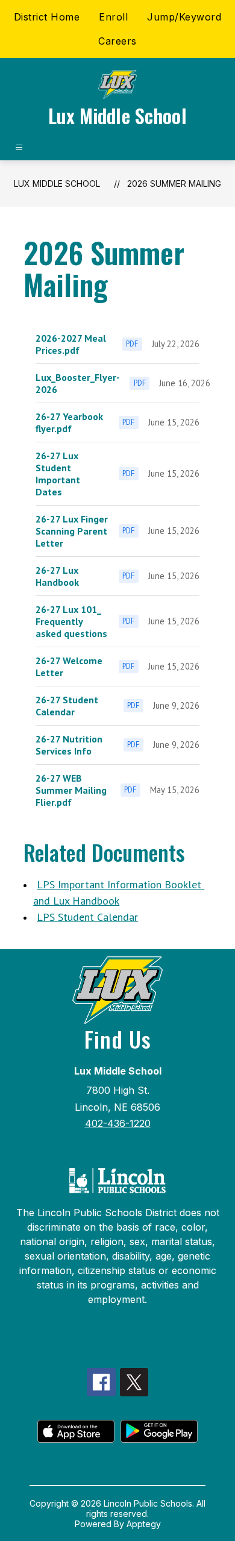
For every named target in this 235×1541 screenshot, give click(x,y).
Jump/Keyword (184, 17)
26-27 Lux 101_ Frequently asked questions (71, 621)
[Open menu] (19, 147)
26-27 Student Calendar (67, 706)
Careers (117, 41)
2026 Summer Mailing (174, 183)
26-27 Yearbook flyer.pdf (69, 422)
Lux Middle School (57, 183)
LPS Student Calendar (87, 917)
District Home (47, 17)
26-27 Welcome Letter (69, 666)
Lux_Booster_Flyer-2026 (78, 383)
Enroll (113, 17)
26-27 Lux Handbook (57, 576)
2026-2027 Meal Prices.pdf (71, 344)
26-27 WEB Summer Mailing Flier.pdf (71, 790)
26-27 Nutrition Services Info (69, 745)
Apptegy (144, 1524)
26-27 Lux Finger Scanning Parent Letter (72, 531)
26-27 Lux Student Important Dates (58, 474)
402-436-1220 (118, 1123)
